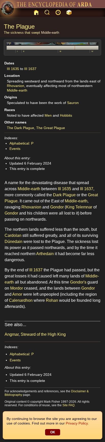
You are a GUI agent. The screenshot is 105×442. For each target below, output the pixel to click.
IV (92, 51)
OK (52, 432)
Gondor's (78, 282)
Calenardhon (21, 300)
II (23, 51)
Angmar (12, 334)
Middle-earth (50, 32)
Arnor (17, 294)
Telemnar (83, 207)
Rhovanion (15, 86)
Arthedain (45, 254)
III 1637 (30, 69)
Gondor (57, 207)
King (70, 207)
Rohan (52, 300)
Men (48, 115)
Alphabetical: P (21, 143)
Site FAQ (68, 405)
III (60, 51)
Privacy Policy (77, 423)
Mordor (16, 288)
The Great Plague (50, 128)
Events (14, 149)
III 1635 (13, 69)
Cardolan (13, 235)
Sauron (73, 103)
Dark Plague (64, 195)
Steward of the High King (43, 334)
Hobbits (66, 115)
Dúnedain (13, 241)
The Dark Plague (20, 128)
